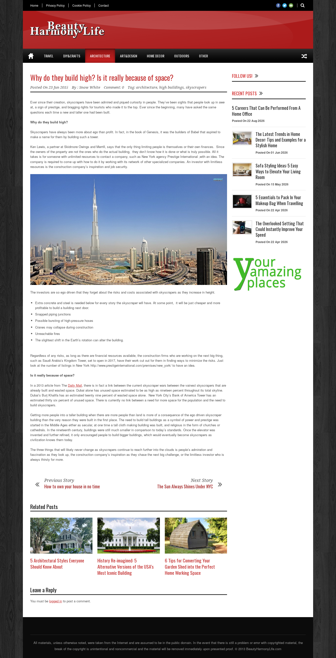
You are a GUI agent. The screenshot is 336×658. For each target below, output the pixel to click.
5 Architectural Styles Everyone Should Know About (57, 563)
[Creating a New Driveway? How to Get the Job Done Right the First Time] (304, 56)
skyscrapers (196, 87)
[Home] (31, 56)
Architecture (100, 55)
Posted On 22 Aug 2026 (248, 120)
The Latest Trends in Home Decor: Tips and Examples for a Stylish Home (281, 140)
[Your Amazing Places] (269, 290)
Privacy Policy (55, 5)
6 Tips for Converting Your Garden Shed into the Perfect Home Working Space (190, 566)
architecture (146, 87)
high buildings (171, 87)
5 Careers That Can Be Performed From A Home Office (266, 111)
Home (34, 5)
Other (203, 55)
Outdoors (181, 55)
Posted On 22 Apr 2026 (272, 210)
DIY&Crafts (71, 55)
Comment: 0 (114, 87)
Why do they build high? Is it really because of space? (101, 77)
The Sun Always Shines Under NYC (185, 486)
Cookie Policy (81, 5)
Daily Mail (75, 385)
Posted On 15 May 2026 (272, 184)
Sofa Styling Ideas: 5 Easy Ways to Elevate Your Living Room (278, 171)
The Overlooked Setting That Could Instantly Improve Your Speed (280, 229)
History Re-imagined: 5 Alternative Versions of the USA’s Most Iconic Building (125, 566)
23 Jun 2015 (58, 87)
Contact (103, 5)
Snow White (89, 87)
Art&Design (128, 55)
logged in (55, 601)
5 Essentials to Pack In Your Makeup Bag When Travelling (279, 200)
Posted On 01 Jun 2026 (272, 152)
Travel (48, 55)
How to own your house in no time (72, 486)
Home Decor (155, 55)
